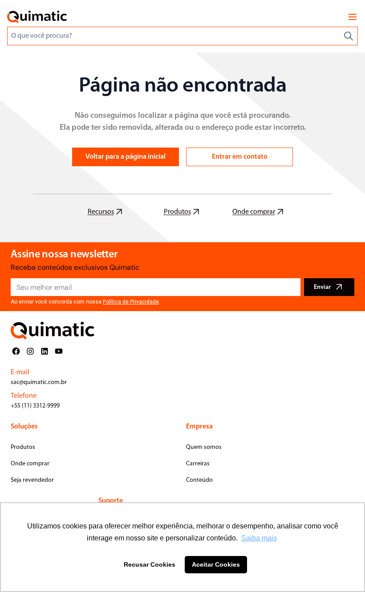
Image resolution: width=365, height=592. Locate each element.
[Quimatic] (37, 17)
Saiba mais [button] (259, 538)
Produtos (23, 447)
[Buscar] (348, 36)
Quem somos (204, 447)
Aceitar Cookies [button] (216, 564)
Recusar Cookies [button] (149, 564)
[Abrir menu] (352, 17)
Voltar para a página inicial (125, 156)
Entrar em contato (240, 156)
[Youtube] (58, 351)
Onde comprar (30, 463)
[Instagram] (30, 351)
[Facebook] (16, 351)
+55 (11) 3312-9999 (35, 406)
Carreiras (198, 463)
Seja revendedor (32, 480)
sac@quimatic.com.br (39, 382)
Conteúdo (199, 480)
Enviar (322, 287)
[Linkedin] (44, 351)
